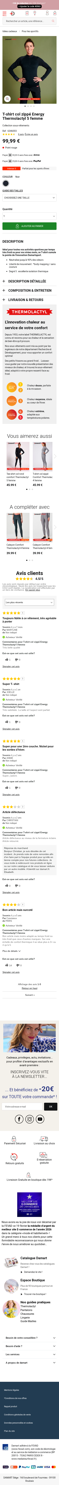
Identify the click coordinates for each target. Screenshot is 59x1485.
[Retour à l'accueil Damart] (12, 13)
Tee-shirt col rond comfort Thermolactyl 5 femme (18, 477)
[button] (9, 70)
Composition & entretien (29, 290)
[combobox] (29, 21)
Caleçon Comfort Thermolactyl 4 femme (18, 546)
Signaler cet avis (11, 666)
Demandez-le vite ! (33, 1271)
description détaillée (27, 281)
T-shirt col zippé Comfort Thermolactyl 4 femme (44, 477)
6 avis (21, 134)
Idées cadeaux (9, 31)
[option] (5, 183)
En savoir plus (32, 590)
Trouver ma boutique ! (35, 1294)
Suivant (30, 995)
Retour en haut (29, 988)
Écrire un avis (31, 134)
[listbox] (29, 183)
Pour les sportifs (30, 31)
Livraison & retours (25, 300)
